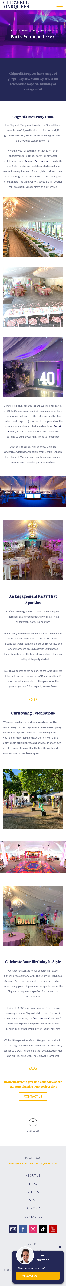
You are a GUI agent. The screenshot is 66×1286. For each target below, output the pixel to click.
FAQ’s (33, 1183)
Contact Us (33, 1096)
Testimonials (33, 1208)
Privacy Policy (33, 1244)
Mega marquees (42, 160)
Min (26, 160)
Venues (33, 1192)
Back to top (33, 1130)
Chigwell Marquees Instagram (33, 1229)
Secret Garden (41, 1018)
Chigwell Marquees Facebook (23, 1229)
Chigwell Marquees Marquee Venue (16, 5)
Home (14, 30)
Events (25, 30)
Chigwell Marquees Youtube (53, 1229)
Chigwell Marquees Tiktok (43, 1229)
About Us (33, 1175)
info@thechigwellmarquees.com (33, 1163)
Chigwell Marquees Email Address (13, 1229)
